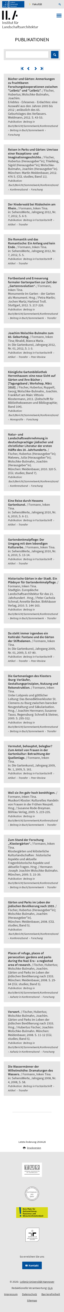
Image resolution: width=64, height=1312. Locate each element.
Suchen (55, 55)
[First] (22, 68)
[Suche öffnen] (60, 4)
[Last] (41, 68)
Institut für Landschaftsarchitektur (20, 25)
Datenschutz (29, 1294)
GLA (50, 1288)
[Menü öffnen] (59, 16)
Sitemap (32, 1300)
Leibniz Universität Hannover (37, 1281)
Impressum (11, 1294)
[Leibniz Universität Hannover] (13, 4)
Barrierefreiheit (50, 1294)
